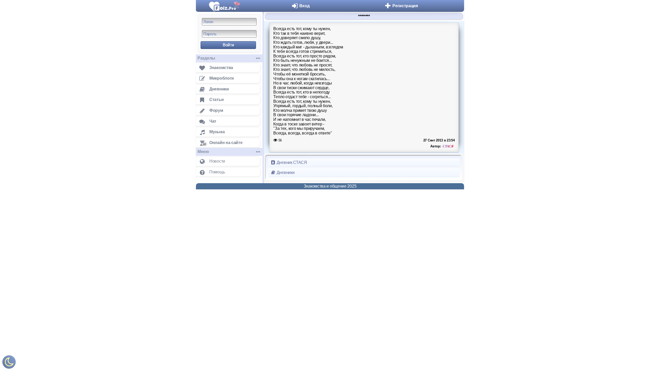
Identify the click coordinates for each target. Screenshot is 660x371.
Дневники (285, 172)
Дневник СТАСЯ (291, 162)
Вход (304, 6)
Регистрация (405, 6)
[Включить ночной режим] (9, 363)
